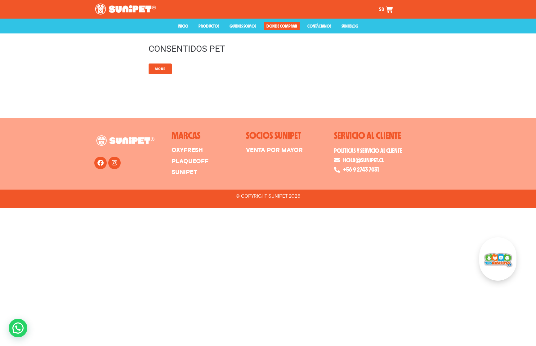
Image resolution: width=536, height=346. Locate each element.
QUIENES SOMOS (243, 25)
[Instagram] (114, 163)
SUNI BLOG (350, 25)
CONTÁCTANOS (319, 25)
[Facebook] (100, 163)
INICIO (183, 25)
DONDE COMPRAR (281, 25)
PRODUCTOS (209, 25)
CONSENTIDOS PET (187, 49)
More (160, 69)
